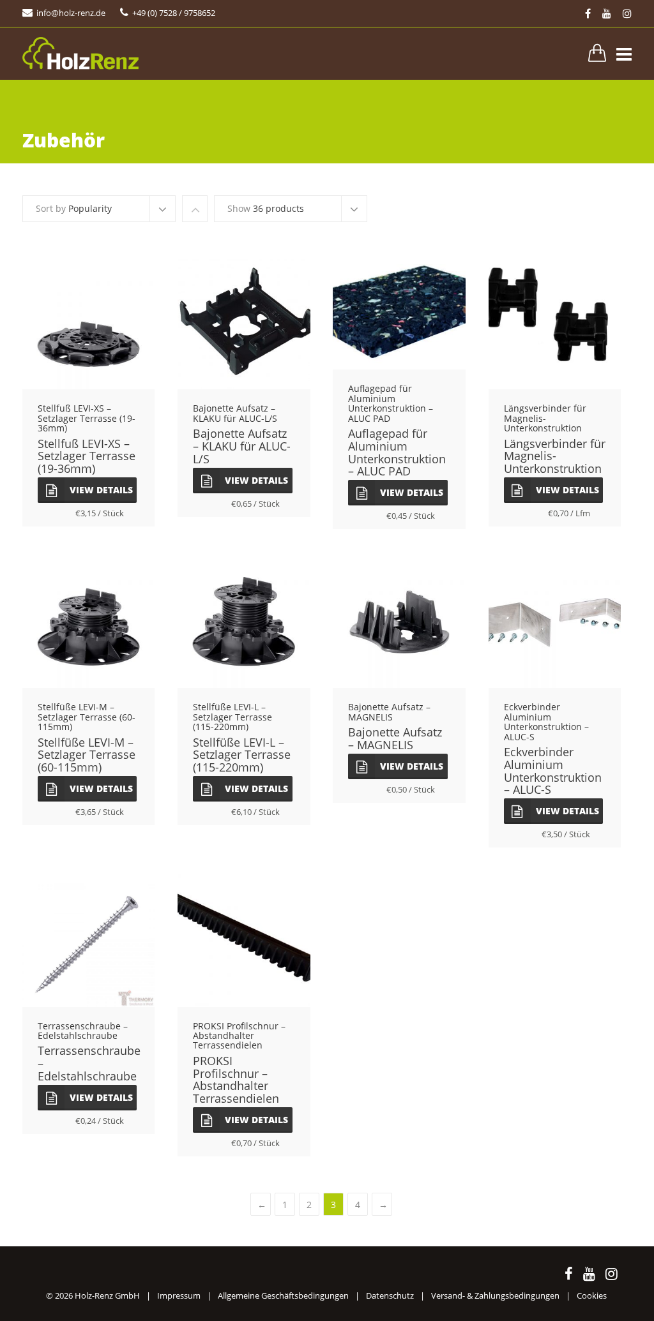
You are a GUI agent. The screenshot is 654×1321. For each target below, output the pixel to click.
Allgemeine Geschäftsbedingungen (283, 1295)
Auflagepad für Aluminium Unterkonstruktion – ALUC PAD (397, 452)
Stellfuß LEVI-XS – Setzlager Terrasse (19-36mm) (86, 456)
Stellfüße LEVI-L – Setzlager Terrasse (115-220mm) (242, 755)
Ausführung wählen (88, 327)
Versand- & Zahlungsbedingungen (495, 1295)
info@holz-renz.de (70, 13)
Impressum (179, 1295)
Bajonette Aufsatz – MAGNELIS (395, 738)
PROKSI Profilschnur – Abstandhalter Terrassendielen (236, 1079)
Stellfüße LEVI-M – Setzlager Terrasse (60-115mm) (86, 755)
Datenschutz (390, 1295)
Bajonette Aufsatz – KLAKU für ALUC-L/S (242, 446)
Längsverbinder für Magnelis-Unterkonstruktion (554, 456)
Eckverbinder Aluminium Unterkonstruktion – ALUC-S (553, 770)
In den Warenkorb (243, 944)
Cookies (592, 1295)
